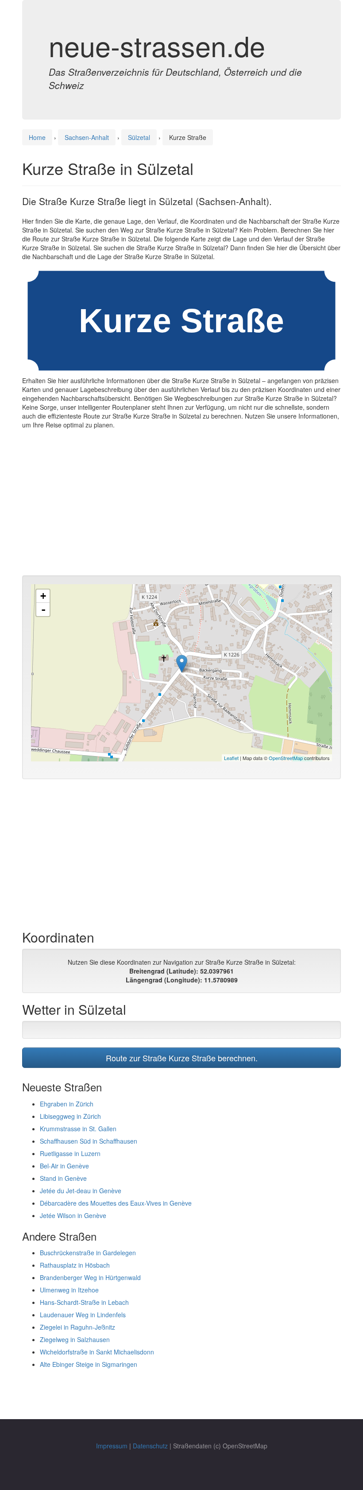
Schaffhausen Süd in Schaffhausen (88, 1141)
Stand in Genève (63, 1178)
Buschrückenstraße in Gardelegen (88, 1252)
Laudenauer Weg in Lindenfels (83, 1314)
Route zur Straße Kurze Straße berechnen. (182, 1057)
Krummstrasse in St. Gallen (78, 1128)
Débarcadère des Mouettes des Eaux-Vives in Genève (116, 1203)
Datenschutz (150, 1445)
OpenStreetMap (286, 757)
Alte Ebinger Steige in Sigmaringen (88, 1364)
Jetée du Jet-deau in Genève (80, 1190)
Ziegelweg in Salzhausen (75, 1339)
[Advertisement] (181, 504)
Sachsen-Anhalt (87, 137)
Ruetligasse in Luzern (70, 1153)
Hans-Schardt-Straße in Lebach (84, 1302)
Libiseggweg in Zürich (70, 1116)
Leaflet (231, 757)
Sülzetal (139, 137)
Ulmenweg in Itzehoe (69, 1289)
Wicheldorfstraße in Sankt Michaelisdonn (97, 1351)
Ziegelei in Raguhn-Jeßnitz (77, 1327)
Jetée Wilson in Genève (73, 1215)
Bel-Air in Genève (64, 1165)
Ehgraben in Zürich (66, 1103)
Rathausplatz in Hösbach (75, 1265)
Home (37, 137)
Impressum (111, 1445)
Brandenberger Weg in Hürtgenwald (90, 1277)
